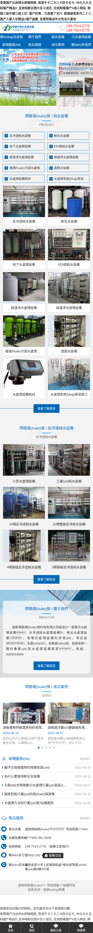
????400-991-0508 (38, 837)
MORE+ (85, 759)
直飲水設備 (61, 168)
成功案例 (57, 44)
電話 (32, 930)
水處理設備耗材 (20, 178)
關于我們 (34, 37)
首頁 (10, 930)
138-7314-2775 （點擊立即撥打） (48, 846)
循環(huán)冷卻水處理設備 (27, 168)
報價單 (81, 930)
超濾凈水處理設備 (22, 157)
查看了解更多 (46, 408)
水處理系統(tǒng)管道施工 (71, 178)
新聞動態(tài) (11, 44)
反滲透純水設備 (20, 135)
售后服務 (34, 44)
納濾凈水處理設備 (66, 157)
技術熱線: (15, 846)
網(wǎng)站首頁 (11, 37)
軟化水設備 (61, 135)
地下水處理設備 (20, 146)
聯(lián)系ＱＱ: (19, 855)
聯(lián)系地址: (19, 864)
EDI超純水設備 (64, 146)
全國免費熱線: (18, 837)
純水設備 (57, 37)
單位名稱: (15, 829)
